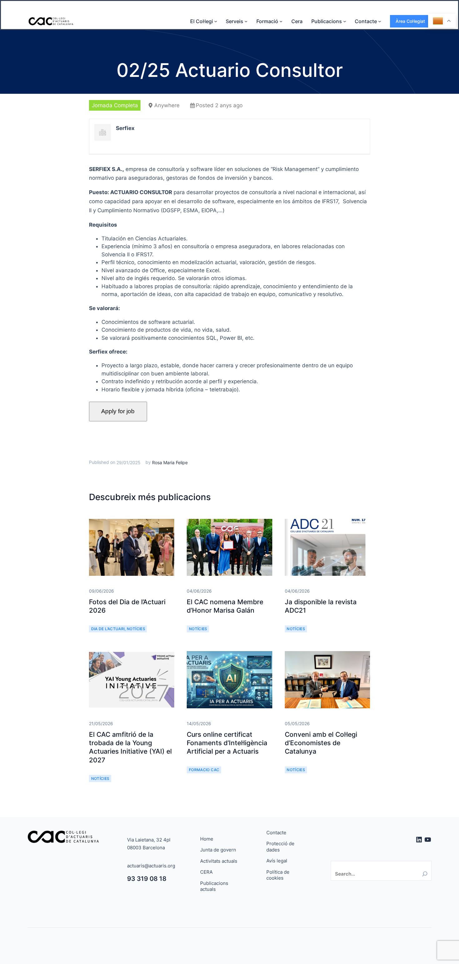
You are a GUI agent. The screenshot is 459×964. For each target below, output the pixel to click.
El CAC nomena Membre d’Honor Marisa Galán (225, 606)
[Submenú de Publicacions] (344, 21)
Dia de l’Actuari (108, 628)
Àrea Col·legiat (410, 21)
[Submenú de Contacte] (379, 21)
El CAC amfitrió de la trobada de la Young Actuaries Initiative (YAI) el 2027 (130, 747)
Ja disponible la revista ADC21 (321, 606)
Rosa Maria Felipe (170, 462)
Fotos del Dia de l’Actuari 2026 (127, 606)
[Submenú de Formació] (281, 21)
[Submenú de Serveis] (246, 21)
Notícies (136, 628)
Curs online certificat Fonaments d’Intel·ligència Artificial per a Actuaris (227, 743)
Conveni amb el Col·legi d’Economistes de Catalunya (321, 743)
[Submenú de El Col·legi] (215, 21)
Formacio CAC (204, 769)
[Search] (424, 873)
